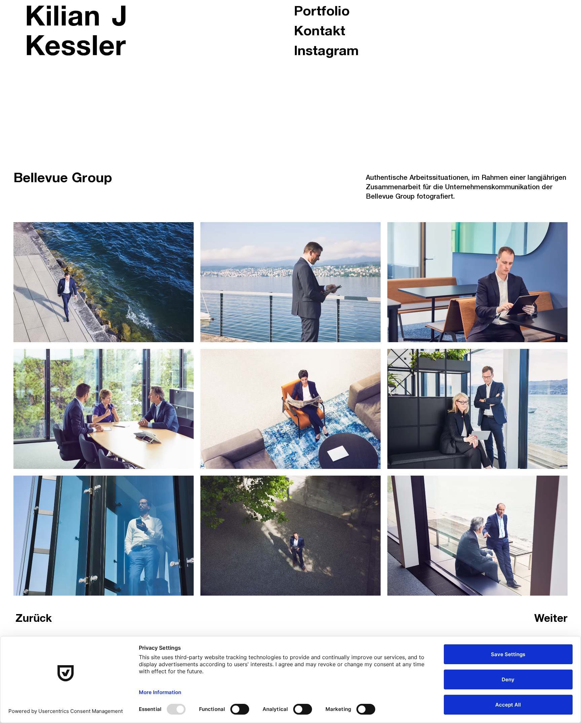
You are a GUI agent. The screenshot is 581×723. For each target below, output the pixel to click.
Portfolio (322, 12)
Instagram (326, 52)
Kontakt (319, 32)
